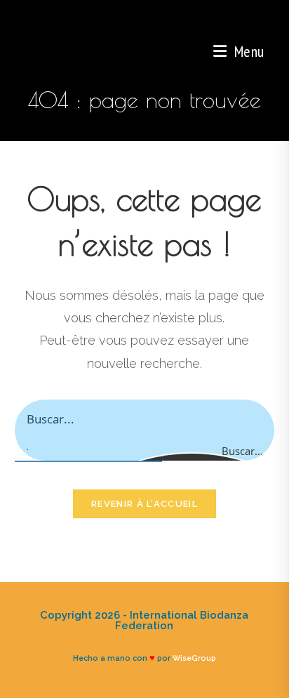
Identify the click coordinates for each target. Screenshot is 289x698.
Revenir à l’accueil (144, 504)
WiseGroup (194, 658)
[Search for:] (269, 51)
